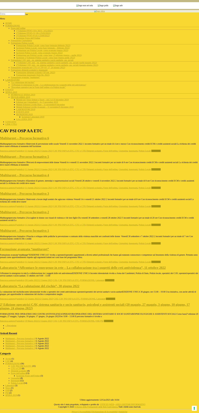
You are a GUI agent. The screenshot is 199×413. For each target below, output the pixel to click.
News (7, 388)
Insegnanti (133, 151)
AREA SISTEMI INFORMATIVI (130, 404)
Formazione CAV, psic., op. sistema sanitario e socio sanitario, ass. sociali (42, 60)
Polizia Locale (145, 151)
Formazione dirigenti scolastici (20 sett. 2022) (35, 72)
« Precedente (10, 325)
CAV (55, 280)
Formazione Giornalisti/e (21, 40)
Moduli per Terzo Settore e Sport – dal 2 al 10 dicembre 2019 (42, 100)
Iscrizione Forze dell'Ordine (28, 376)
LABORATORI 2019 (25, 109)
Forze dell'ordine (110, 151)
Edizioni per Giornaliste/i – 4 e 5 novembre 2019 (37, 102)
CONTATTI (10, 122)
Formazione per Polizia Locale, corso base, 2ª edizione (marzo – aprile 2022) (49, 55)
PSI (101, 321)
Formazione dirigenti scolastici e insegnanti (29, 70)
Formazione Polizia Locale (22, 43)
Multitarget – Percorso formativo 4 (24, 175)
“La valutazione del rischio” (23, 82)
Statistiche (123, 412)
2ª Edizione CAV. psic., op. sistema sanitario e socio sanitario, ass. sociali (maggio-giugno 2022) (57, 65)
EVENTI (9, 90)
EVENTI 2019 (22, 112)
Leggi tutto (156, 151)
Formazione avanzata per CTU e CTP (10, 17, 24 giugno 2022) (38, 67)
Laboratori (100, 280)
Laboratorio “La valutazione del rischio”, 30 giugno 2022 (39, 286)
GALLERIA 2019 (24, 119)
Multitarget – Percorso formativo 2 (24, 212)
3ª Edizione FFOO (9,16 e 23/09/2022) (33, 35)
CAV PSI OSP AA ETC (63, 151)
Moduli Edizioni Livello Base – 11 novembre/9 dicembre (40, 104)
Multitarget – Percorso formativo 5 (24, 156)
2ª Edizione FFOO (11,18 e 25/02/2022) (33, 33)
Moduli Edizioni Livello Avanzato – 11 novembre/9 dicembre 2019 (45, 107)
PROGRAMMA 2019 (20, 97)
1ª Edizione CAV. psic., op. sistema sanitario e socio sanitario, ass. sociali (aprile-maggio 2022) (56, 63)
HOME (8, 23)
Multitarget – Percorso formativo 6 (24, 138)
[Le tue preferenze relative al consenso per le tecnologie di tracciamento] (194, 408)
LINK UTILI (11, 124)
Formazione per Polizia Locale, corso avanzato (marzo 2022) (42, 50)
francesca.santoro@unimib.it (12, 151)
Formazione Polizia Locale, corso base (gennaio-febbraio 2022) (43, 45)
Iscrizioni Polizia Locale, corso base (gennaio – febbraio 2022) (43, 48)
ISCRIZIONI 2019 (24, 114)
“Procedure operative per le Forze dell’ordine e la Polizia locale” (38, 87)
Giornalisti (123, 151)
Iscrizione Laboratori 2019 (33, 117)
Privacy (75, 412)
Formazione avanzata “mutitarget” (25, 77)
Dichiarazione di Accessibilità (104, 412)
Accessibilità (85, 412)
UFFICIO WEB (107, 404)
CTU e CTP (80, 151)
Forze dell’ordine (18, 28)
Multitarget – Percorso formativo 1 (24, 230)
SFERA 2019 (11, 92)
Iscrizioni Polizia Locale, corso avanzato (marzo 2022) (39, 53)
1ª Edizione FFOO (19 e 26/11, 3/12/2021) (34, 31)
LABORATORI (12, 80)
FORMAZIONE (12, 25)
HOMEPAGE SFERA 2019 (23, 95)
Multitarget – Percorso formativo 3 (24, 193)
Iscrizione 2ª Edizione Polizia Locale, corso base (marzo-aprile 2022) (45, 58)
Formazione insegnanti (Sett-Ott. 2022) (33, 75)
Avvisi (8, 359)
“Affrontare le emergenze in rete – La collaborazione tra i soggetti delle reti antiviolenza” (48, 85)
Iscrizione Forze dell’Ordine (28, 38)
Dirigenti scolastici (94, 151)
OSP (97, 321)
